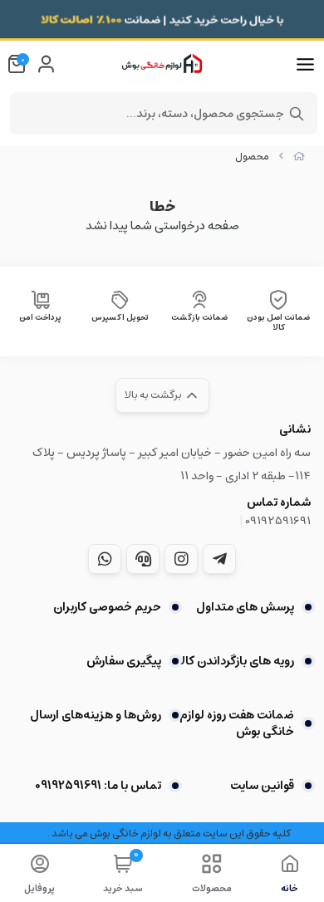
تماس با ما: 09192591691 (98, 785)
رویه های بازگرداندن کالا (236, 661)
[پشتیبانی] (143, 559)
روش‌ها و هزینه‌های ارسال (95, 715)
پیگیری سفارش (123, 661)
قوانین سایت (262, 785)
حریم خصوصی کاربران (107, 607)
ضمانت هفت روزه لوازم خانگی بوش (236, 723)
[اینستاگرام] (181, 559)
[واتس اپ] (104, 559)
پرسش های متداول (245, 607)
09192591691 (278, 521)
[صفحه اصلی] (299, 156)
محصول (252, 156)
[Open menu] (305, 65)
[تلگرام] (219, 559)
